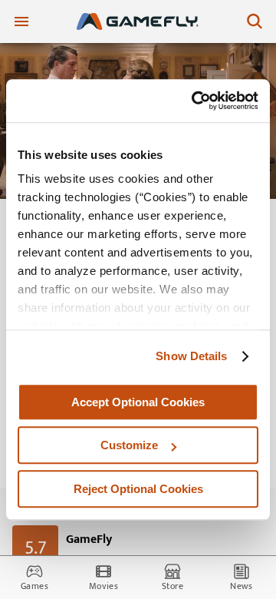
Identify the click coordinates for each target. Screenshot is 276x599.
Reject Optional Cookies (138, 488)
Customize (129, 445)
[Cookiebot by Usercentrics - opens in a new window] (194, 101)
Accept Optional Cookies (138, 402)
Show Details (191, 355)
